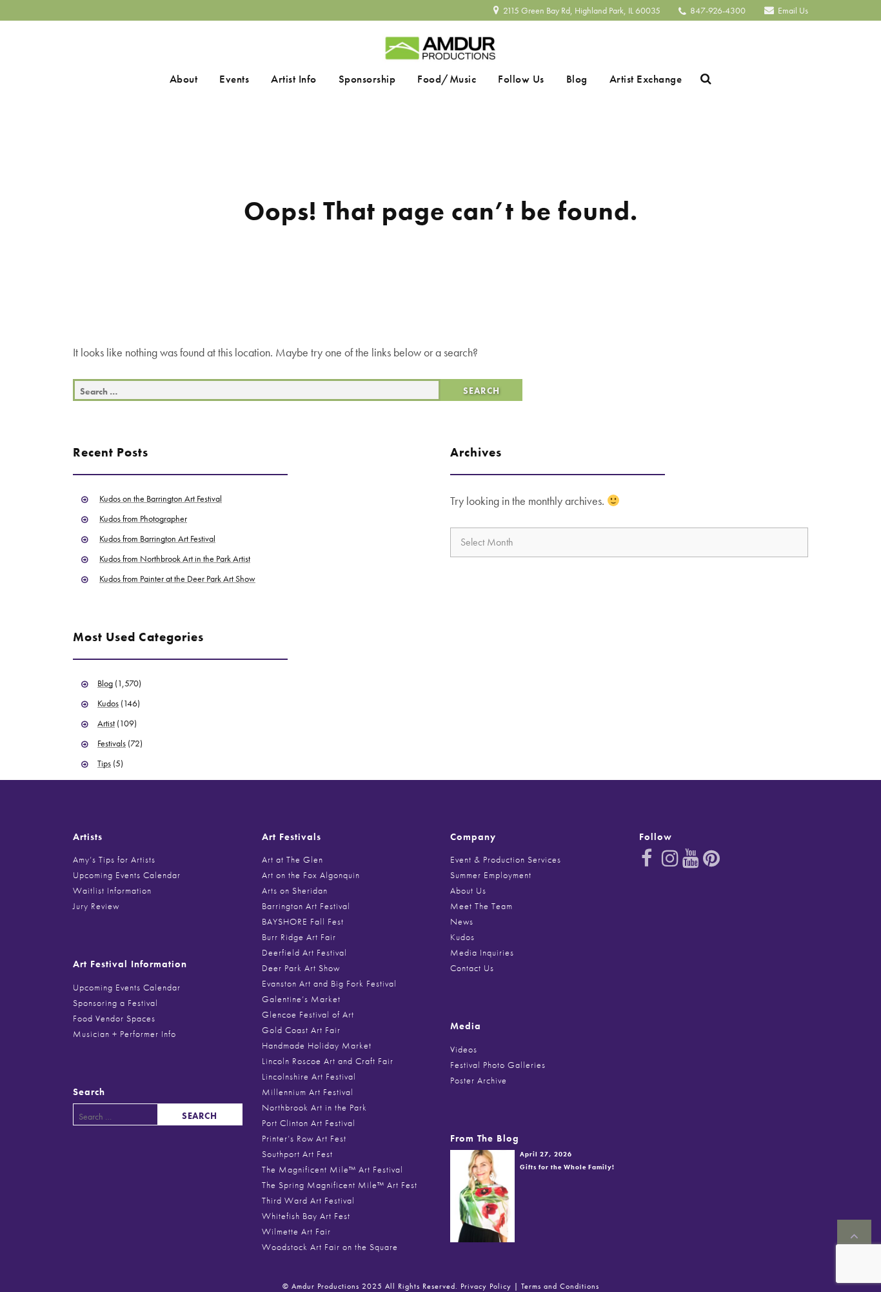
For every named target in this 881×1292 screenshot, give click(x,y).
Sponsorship (372, 79)
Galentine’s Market (301, 999)
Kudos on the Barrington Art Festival (160, 498)
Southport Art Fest (297, 1154)
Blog (554, 79)
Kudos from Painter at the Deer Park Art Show (177, 578)
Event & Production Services (505, 859)
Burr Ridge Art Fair (299, 937)
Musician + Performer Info (124, 1034)
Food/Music (442, 79)
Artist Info (307, 79)
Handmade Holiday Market (316, 1045)
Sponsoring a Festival (115, 1003)
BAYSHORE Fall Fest (303, 921)
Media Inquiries (482, 952)
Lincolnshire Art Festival (309, 1076)
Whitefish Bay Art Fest (306, 1216)
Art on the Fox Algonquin (311, 875)
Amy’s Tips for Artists (114, 859)
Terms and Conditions (560, 1286)
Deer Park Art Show (301, 968)
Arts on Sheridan (295, 890)
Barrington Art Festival (306, 906)
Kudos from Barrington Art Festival (157, 538)
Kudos (108, 703)
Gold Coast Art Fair (301, 1030)
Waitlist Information (112, 890)
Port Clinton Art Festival (308, 1123)
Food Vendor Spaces (114, 1018)
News (461, 921)
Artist (106, 723)
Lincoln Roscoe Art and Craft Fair (327, 1061)
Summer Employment (490, 875)
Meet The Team (481, 906)
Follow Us (507, 79)
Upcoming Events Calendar (127, 875)
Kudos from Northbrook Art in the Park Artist (174, 558)
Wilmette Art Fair (296, 1231)
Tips (104, 763)
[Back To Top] (854, 1236)
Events (257, 79)
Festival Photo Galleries (498, 1065)
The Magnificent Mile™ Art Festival (332, 1169)
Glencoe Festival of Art (308, 1014)
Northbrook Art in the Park (314, 1107)
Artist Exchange (614, 79)
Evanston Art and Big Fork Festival (329, 983)
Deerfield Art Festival (304, 952)
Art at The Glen (292, 859)
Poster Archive (478, 1080)
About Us (468, 890)
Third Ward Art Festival (308, 1200)
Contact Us (472, 968)
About (215, 79)
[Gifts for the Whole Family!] (482, 1194)
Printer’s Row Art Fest (304, 1138)
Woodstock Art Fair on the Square (330, 1247)
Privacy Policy (485, 1286)
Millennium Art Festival (307, 1092)
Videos (463, 1049)
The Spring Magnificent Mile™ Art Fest (339, 1185)
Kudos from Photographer (143, 518)
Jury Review (96, 906)
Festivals (111, 743)
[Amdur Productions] (440, 44)
